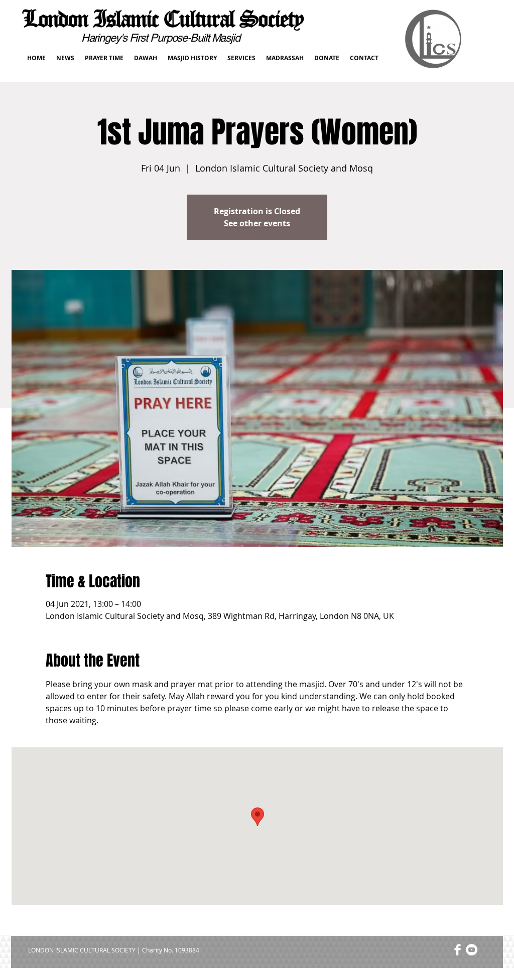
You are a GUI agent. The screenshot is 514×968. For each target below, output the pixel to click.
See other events (257, 223)
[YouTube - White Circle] (471, 949)
